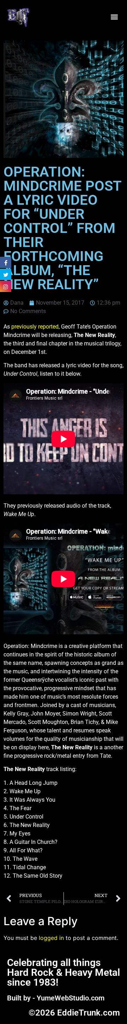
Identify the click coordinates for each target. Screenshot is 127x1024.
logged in (51, 937)
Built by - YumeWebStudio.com (55, 998)
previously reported (35, 326)
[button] (114, 17)
